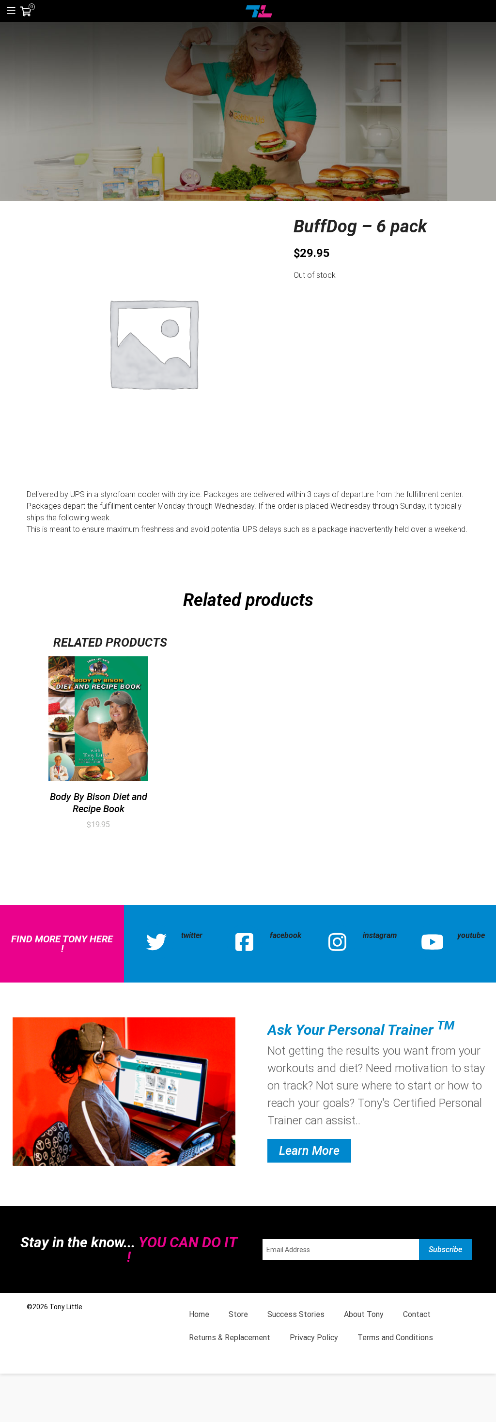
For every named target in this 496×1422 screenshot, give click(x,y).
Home (199, 1314)
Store (238, 1314)
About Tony (364, 1314)
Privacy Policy (314, 1337)
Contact (417, 1314)
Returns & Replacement (229, 1337)
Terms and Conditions (395, 1337)
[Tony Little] (259, 10)
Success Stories (296, 1314)
